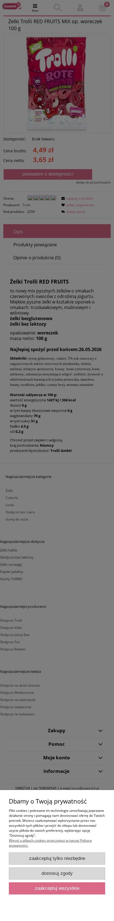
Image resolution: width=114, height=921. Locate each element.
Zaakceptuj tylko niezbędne (57, 858)
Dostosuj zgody (57, 873)
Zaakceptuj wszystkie (57, 888)
